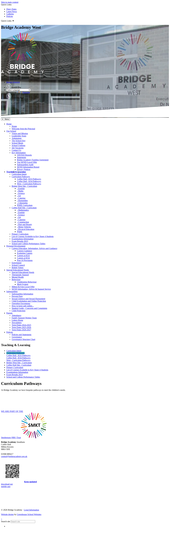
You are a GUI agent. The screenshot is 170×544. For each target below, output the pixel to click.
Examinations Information (22, 239)
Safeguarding (12, 291)
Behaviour (16, 279)
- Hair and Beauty (24, 224)
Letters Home (17, 320)
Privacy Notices (23, 169)
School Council (18, 265)
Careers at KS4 (23, 258)
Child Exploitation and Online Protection (29, 301)
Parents (9, 313)
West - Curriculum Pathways (29, 184)
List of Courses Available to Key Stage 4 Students (33, 236)
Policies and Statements (21, 334)
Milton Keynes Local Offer (23, 287)
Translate (26, 92)
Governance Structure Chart (23, 339)
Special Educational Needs (17, 270)
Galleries (10, 14)
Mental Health (18, 277)
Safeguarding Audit (25, 164)
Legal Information (31, 510)
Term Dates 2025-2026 (21, 327)
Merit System (22, 284)
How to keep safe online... (23, 306)
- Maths (20, 191)
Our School (11, 131)
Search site (5, 521)
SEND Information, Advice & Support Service (31, 289)
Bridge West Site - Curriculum (24, 186)
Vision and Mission (20, 133)
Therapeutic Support (20, 275)
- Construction (23, 222)
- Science (21, 193)
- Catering (21, 198)
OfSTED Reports (24, 155)
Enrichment (16, 263)
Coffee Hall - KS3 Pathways (29, 179)
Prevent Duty (17, 296)
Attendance (16, 315)
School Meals (17, 143)
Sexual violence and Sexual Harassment (28, 299)
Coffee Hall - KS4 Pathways (29, 181)
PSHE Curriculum (24, 205)
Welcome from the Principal (23, 129)
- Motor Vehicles (24, 227)
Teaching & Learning (16, 172)
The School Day (19, 141)
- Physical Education (25, 229)
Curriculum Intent (19, 174)
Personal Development (15, 246)
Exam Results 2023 (20, 241)
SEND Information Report (28, 167)
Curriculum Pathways (21, 176)
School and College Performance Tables (28, 243)
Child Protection (18, 311)
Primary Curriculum (20, 234)
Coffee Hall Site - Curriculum (24, 208)
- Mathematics (23, 210)
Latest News (11, 11)
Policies (9, 16)
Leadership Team (19, 136)
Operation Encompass (21, 303)
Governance (17, 337)
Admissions (17, 138)
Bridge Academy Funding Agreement (32, 160)
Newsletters (17, 322)
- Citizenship (22, 203)
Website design (7, 514)
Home (9, 124)
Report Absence (13, 82)
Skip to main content (9, 2)
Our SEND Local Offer (27, 162)
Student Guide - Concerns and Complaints (29, 308)
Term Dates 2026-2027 (21, 330)
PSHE (19, 232)
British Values (17, 267)
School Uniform (18, 145)
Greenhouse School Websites (29, 514)
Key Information (19, 152)
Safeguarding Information (22, 294)
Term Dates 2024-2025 (21, 325)
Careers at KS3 (23, 255)
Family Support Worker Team (24, 318)
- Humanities (22, 200)
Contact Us (16, 150)
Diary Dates (11, 9)
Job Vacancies (18, 148)
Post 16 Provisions (25, 260)
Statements (21, 157)
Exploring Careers (24, 253)
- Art (19, 196)
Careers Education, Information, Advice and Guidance (34, 248)
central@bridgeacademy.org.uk (14, 456)
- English (21, 188)
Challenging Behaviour (27, 282)
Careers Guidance (24, 251)
